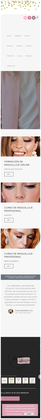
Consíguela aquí (10, 398)
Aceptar (29, 414)
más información (17, 414)
